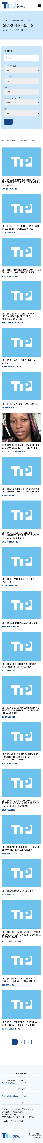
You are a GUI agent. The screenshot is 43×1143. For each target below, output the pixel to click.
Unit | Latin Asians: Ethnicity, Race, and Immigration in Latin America (21, 490)
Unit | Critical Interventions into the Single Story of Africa (20, 665)
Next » (29, 1042)
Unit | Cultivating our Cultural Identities (19, 580)
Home (6, 21)
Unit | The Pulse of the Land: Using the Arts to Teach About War (21, 227)
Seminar (19, 30)
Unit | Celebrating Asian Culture (19, 622)
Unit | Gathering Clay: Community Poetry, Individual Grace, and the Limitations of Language (20, 803)
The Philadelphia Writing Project (15, 1096)
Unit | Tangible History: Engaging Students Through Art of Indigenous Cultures (20, 757)
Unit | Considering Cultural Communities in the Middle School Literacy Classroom (21, 535)
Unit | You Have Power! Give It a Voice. (19, 361)
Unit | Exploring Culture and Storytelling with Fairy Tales (18, 980)
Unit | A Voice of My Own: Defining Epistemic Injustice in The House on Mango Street (20, 710)
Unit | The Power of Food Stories (20, 403)
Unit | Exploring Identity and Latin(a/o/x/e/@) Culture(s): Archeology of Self (18, 316)
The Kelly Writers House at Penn (15, 1083)
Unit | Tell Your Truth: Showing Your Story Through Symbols (19, 1023)
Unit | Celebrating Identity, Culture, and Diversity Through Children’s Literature (21, 182)
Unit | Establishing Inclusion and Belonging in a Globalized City (20, 848)
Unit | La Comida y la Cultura (17, 890)
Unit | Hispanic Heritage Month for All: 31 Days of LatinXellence (21, 271)
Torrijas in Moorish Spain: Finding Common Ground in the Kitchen (21, 446)
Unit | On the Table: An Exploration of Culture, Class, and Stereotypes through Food (21, 935)
